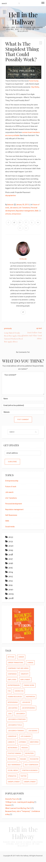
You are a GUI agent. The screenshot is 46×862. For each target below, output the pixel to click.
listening (22, 742)
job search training (16, 731)
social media (13, 770)
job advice (26, 702)
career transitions (15, 662)
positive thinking (14, 753)
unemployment (30, 782)
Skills (36, 211)
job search (20, 714)
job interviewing (28, 708)
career (21, 657)
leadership (12, 736)
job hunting (12, 708)
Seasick (8, 805)
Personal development (13, 503)
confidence (12, 674)
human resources (15, 696)
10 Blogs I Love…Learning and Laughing (19, 802)
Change (30, 662)
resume (23, 759)
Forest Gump (33, 81)
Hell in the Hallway (23, 18)
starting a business (30, 770)
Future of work (10, 486)
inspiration (30, 696)
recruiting (12, 759)
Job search (14, 207)
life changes (26, 736)
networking (12, 748)
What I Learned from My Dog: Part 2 (18, 808)
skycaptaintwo (10, 195)
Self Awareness (11, 515)
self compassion (31, 765)
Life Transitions (24, 207)
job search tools (15, 725)
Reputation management (25, 211)
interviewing (13, 702)
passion (24, 748)
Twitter (23, 776)
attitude (8, 214)
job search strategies (17, 719)
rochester (34, 759)
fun (9, 691)
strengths (12, 776)
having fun (19, 691)
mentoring (34, 742)
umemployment (14, 782)
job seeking (32, 731)
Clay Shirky (35, 87)
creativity (25, 674)
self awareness (14, 765)
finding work (29, 685)
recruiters (29, 753)
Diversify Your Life (12, 799)
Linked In (11, 742)
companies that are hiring (18, 668)
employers (12, 679)
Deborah (10, 204)
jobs (10, 714)
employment (25, 679)
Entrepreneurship (11, 481)
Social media (10, 526)
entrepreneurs (16, 214)
